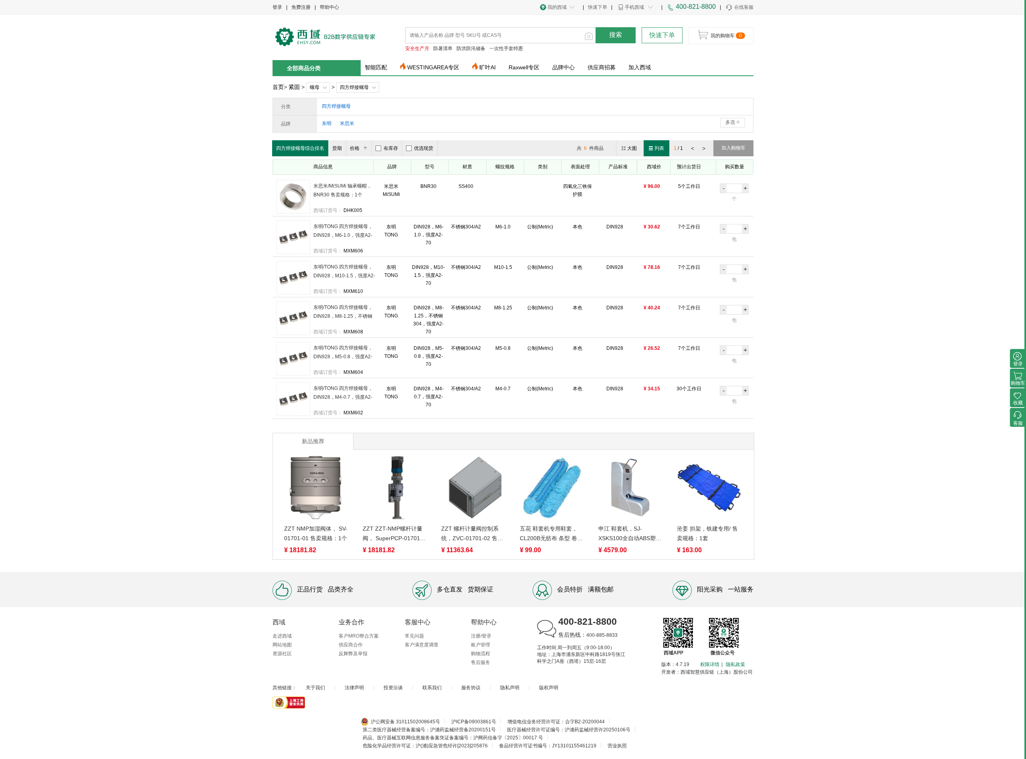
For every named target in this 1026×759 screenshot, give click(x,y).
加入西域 (639, 67)
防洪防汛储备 (470, 48)
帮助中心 (329, 7)
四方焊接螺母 (354, 87)
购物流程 (480, 653)
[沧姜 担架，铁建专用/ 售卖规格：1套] (709, 489)
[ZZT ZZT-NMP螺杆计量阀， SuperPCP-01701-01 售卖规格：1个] (395, 489)
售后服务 (480, 662)
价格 (355, 148)
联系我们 (432, 687)
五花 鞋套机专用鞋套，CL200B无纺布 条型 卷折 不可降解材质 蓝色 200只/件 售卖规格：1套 (551, 534)
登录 (277, 7)
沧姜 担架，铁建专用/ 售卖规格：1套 (707, 533)
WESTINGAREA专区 (433, 67)
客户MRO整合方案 (359, 636)
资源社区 (282, 653)
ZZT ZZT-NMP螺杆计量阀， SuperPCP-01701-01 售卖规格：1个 (392, 534)
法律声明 (354, 687)
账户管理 (480, 645)
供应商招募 (602, 67)
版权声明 (548, 687)
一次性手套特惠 (506, 48)
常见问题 (414, 636)
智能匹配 (376, 67)
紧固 (294, 87)
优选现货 (423, 148)
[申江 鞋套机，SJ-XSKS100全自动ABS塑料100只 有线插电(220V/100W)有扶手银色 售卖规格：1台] (630, 489)
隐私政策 (735, 664)
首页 (278, 87)
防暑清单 (442, 48)
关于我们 (315, 687)
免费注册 (301, 7)
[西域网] (325, 36)
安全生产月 (417, 48)
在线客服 (743, 7)
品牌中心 (563, 67)
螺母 (314, 87)
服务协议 (471, 687)
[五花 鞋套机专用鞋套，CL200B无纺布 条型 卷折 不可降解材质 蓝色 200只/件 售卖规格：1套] (552, 489)
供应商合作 (351, 645)
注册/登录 (481, 636)
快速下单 (597, 7)
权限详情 (709, 664)
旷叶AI (487, 67)
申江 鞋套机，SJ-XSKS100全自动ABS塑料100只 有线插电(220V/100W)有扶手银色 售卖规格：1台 (629, 534)
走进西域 (282, 636)
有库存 (391, 148)
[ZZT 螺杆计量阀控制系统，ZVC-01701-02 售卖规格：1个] (473, 489)
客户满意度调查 (421, 645)
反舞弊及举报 (353, 653)
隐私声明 (509, 687)
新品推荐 (313, 441)
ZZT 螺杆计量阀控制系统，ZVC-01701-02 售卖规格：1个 (472, 534)
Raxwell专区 (524, 67)
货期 (337, 148)
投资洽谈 (393, 687)
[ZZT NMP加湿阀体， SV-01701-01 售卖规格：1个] (316, 489)
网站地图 (282, 645)
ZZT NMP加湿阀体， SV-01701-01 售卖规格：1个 (315, 533)
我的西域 (557, 7)
